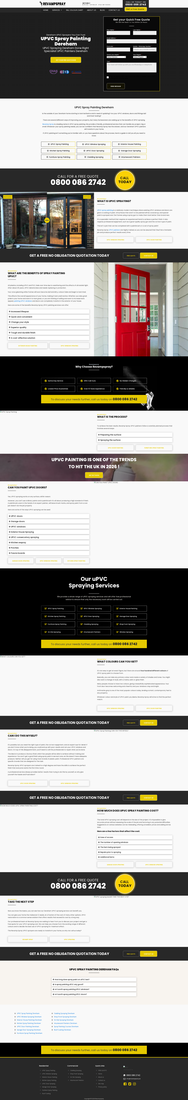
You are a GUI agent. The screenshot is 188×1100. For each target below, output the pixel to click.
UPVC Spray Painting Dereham (28, 1013)
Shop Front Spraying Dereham (65, 1017)
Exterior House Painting (27, 346)
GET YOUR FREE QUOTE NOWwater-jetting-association (65, 61)
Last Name (137, 30)
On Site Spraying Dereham (63, 1020)
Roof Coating (46, 1093)
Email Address (112, 38)
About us (101, 1077)
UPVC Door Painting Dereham (28, 1026)
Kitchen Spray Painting (76, 561)
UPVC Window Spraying (115, 240)
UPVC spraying (69, 939)
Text (109, 61)
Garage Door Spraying (20, 561)
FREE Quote (131, 256)
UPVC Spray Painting (48, 1070)
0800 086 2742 (78, 182)
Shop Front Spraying (76, 1074)
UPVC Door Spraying (27, 783)
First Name (111, 30)
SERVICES (56, 10)
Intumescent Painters (77, 1080)
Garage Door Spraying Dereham (29, 1030)
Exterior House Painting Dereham (29, 1020)
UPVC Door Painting (154, 240)
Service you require (113, 54)
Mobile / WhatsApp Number (142, 46)
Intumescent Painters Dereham (65, 1023)
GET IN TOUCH (94, 475)
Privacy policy (102, 1087)
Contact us (114, 10)
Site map (101, 1084)
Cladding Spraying (75, 1070)
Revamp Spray (28, 939)
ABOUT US (91, 10)
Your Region (137, 54)
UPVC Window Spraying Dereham (29, 1017)
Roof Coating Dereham (62, 1030)
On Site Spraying (75, 1077)
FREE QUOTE (102, 1070)
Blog (102, 10)
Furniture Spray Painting (154, 448)
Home (45, 10)
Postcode (110, 46)
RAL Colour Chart (74, 10)
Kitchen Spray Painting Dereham (29, 1023)
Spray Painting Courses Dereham (66, 1026)
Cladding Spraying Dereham (64, 1013)
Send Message (116, 86)
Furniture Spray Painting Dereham (29, 1033)
